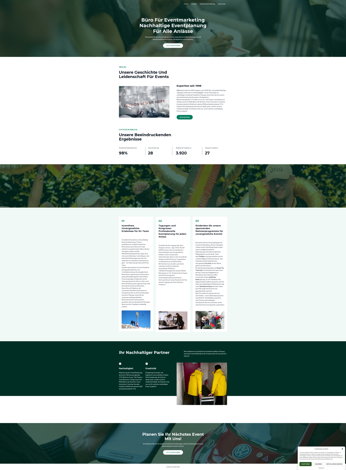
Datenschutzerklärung (207, 4)
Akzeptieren (305, 464)
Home (186, 4)
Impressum (321, 467)
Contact (194, 4)
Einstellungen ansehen (334, 464)
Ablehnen (318, 464)
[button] (342, 449)
